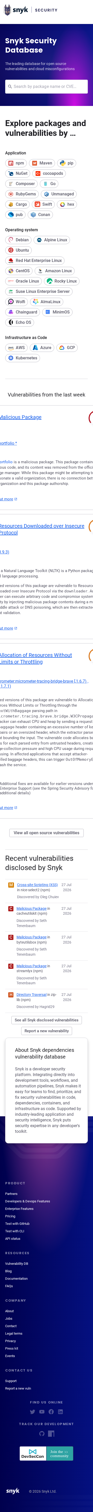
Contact (11, 1326)
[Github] (42, 1435)
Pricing (10, 1216)
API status (12, 1239)
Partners (11, 1194)
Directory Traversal (32, 995)
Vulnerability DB (16, 1264)
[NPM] (51, 1435)
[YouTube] (42, 1413)
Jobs (8, 1318)
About (9, 1311)
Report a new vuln (18, 1388)
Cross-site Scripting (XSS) (37, 885)
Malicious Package (32, 908)
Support (11, 1381)
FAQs (9, 1286)
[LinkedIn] (60, 1413)
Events (10, 1356)
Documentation (16, 1278)
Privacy (10, 1341)
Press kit (11, 1348)
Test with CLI (14, 1231)
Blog (8, 1271)
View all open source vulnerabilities (46, 832)
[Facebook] (51, 1413)
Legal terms (13, 1333)
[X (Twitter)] (32, 1413)
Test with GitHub (17, 1224)
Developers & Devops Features (27, 1201)
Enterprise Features (19, 1209)
